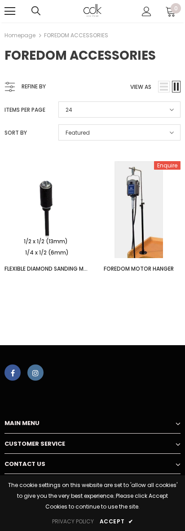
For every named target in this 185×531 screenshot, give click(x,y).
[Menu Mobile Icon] (9, 11)
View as (140, 87)
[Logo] (93, 11)
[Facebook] (12, 372)
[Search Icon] (35, 11)
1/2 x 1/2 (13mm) (46, 241)
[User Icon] (146, 11)
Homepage (19, 35)
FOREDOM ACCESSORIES (76, 35)
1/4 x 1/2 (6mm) (47, 252)
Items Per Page (24, 110)
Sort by (15, 132)
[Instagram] (35, 372)
